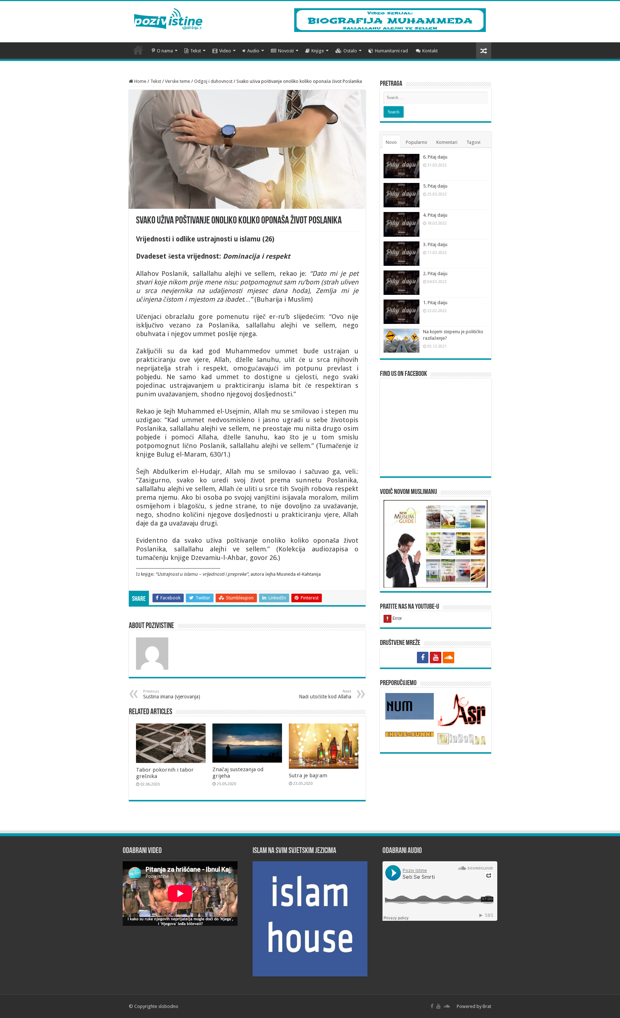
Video (225, 50)
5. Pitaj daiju (435, 186)
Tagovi (473, 142)
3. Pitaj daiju (435, 244)
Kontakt (430, 50)
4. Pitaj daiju (435, 215)
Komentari (446, 142)
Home (139, 81)
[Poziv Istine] (168, 17)
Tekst (195, 50)
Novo (391, 142)
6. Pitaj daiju (435, 157)
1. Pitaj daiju (435, 302)
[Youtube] (435, 657)
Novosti (286, 50)
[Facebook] (422, 657)
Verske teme (177, 81)
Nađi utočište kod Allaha (325, 694)
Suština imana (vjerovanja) (171, 694)
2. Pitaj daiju (435, 273)
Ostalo (350, 50)
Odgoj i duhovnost (213, 81)
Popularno (416, 142)
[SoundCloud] (448, 657)
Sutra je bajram (308, 775)
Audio (253, 50)
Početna (138, 49)
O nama (165, 50)
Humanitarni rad (391, 50)
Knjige (317, 50)
